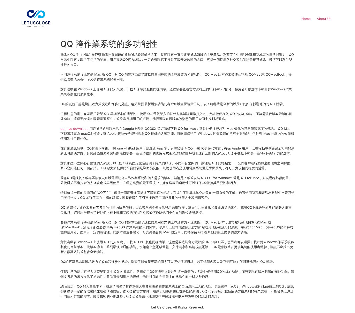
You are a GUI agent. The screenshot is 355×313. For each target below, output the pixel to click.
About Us (324, 19)
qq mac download (74, 129)
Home (306, 19)
